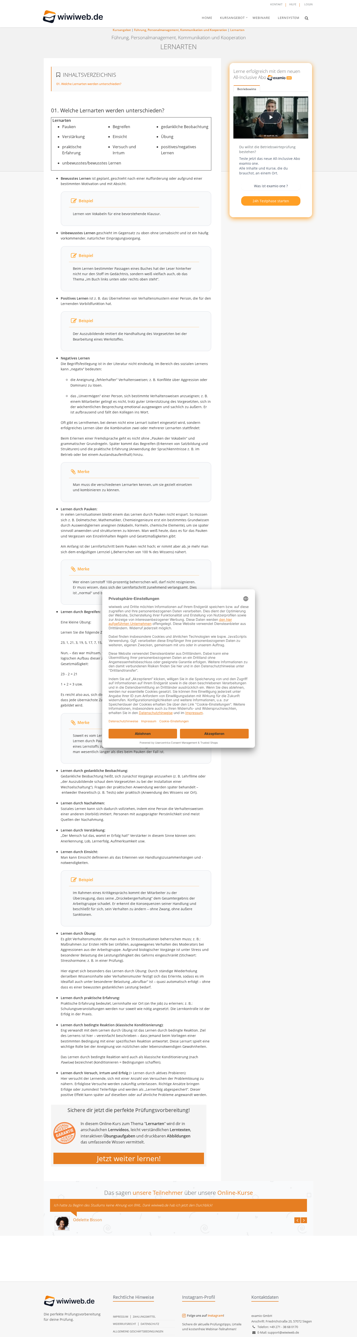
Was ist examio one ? (271, 186)
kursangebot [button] (232, 18)
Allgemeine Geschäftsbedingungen (138, 1331)
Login (308, 4)
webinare (261, 18)
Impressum (120, 1316)
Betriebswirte (246, 89)
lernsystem (288, 18)
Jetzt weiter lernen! (129, 1158)
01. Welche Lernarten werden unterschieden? (88, 84)
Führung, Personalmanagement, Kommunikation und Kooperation (180, 30)
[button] (307, 17)
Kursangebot (122, 30)
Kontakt (276, 4)
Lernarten (237, 30)
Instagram (215, 1315)
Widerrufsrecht (124, 1324)
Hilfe (292, 4)
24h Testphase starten (271, 201)
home (207, 18)
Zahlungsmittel (144, 1316)
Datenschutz (150, 1324)
